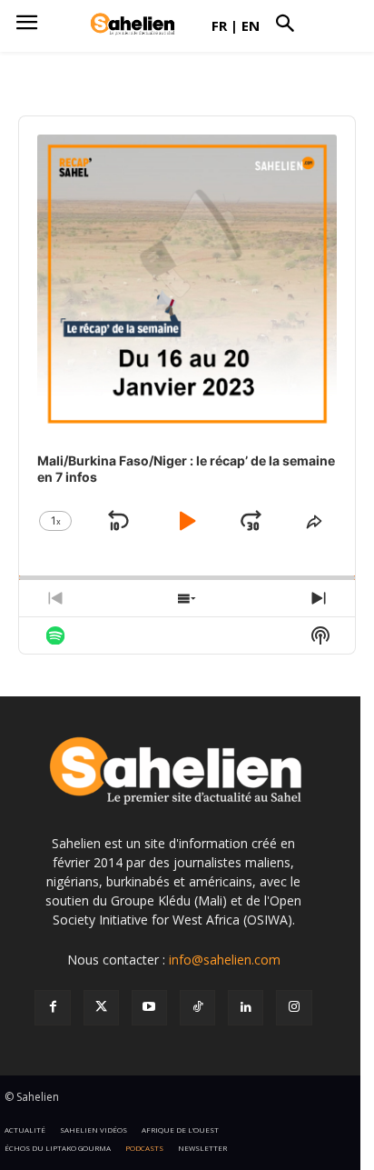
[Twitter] (101, 1007)
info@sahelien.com (224, 959)
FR (219, 25)
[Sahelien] (132, 24)
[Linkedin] (245, 1007)
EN (250, 25)
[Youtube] (149, 1007)
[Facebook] (52, 1007)
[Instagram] (293, 1007)
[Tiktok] (197, 1007)
